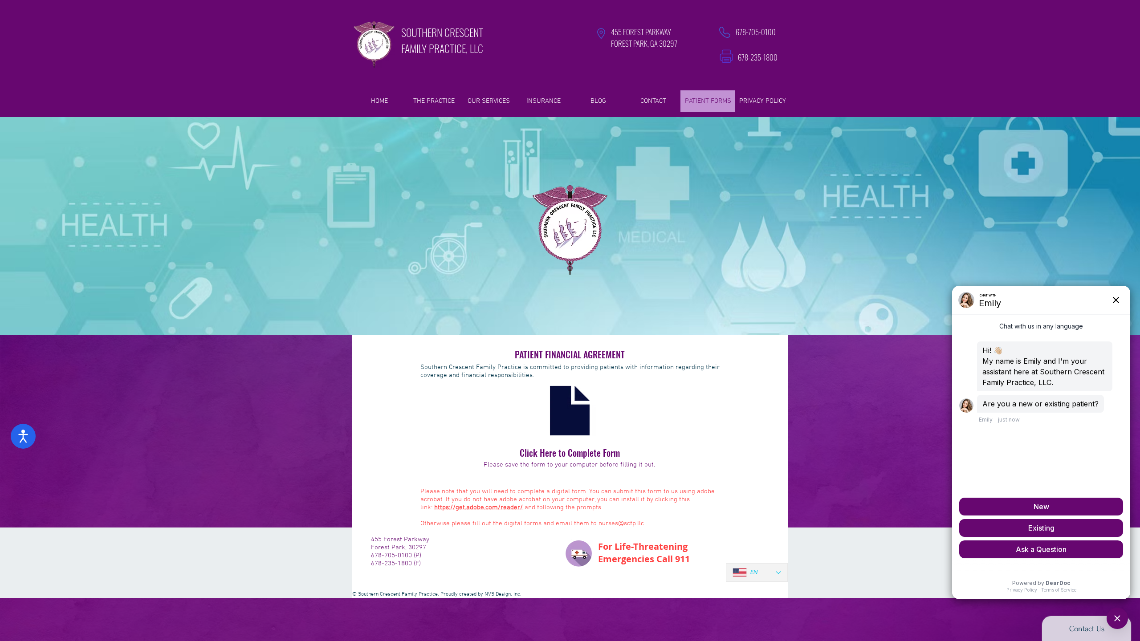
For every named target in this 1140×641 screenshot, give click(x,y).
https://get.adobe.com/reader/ (478, 507)
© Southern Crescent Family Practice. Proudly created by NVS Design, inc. (436, 594)
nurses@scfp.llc (621, 523)
